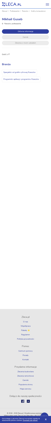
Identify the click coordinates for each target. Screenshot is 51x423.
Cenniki (26, 380)
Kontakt (25, 360)
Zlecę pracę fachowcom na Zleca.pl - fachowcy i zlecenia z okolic (11, 4)
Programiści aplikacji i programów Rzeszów (21, 79)
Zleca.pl (4, 11)
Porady (25, 355)
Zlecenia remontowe (25, 376)
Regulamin (25, 335)
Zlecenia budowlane (26, 372)
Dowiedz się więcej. (30, 420)
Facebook (22, 401)
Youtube (28, 401)
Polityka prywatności (25, 339)
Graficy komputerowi (38, 11)
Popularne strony (26, 385)
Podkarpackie (14, 11)
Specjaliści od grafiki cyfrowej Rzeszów (19, 72)
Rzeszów (25, 11)
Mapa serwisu (25, 389)
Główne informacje (25, 31)
